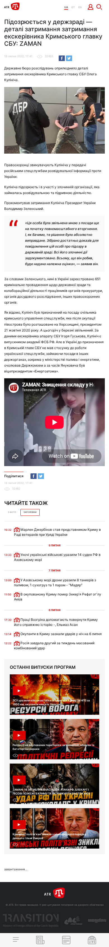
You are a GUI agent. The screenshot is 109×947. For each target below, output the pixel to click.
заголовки (30, 512)
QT (73, 7)
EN (80, 7)
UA (66, 7)
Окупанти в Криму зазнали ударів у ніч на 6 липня (61, 634)
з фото (12, 512)
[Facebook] (62, 58)
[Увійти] (91, 7)
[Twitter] (69, 58)
